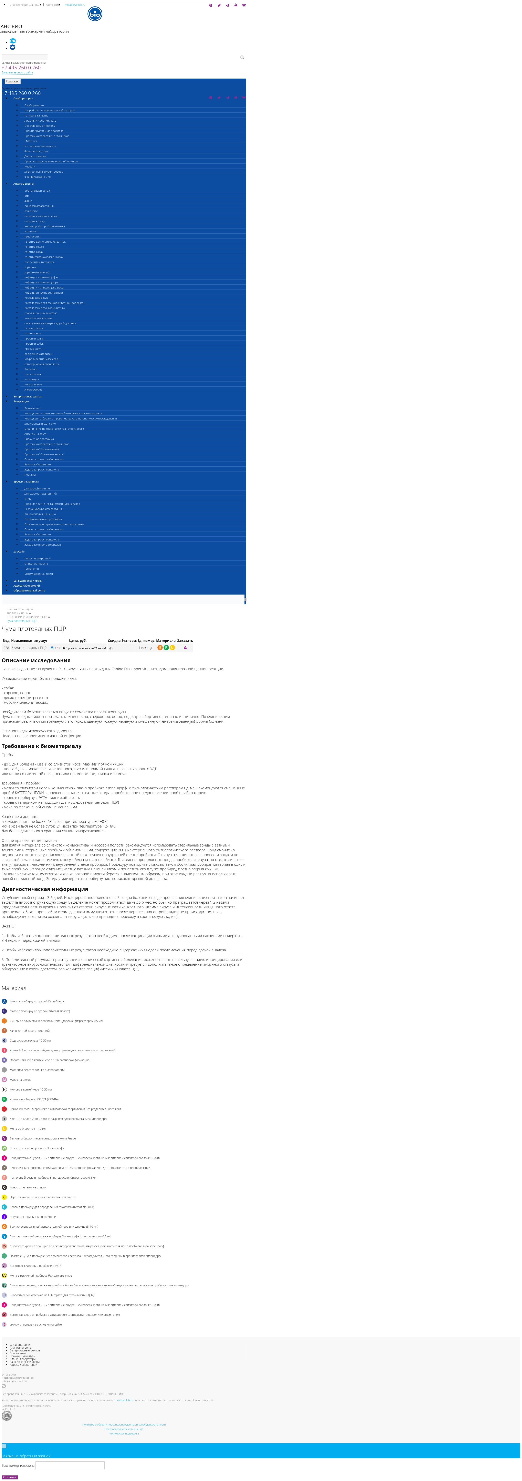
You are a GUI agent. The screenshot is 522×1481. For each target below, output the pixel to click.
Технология (31, 568)
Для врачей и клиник (37, 488)
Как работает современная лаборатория (49, 110)
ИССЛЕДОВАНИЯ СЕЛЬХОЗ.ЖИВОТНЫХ (44, 308)
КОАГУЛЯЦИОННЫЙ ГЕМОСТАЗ (40, 313)
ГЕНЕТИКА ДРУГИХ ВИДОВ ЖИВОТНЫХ (44, 241)
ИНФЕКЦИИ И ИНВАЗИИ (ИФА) (41, 277)
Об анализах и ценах (37, 190)
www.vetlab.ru (125, 1400)
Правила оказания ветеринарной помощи (51, 161)
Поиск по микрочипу (37, 558)
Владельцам (21, 401)
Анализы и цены (23, 183)
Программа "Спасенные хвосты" (44, 454)
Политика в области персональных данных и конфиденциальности (124, 1424)
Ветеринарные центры (27, 396)
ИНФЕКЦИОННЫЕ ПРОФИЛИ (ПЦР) (43, 292)
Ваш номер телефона (18, 1465)
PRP (26, 195)
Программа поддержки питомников (46, 136)
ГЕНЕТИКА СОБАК (33, 252)
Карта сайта (53, 5)
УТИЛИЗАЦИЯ (31, 379)
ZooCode (18, 551)
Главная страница (18, 609)
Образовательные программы (43, 519)
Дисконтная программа (39, 439)
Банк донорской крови (27, 580)
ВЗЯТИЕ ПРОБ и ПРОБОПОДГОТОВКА (44, 226)
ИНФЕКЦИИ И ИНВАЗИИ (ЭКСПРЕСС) (44, 287)
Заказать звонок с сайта (17, 72)
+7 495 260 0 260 (21, 67)
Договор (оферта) (35, 156)
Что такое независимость (40, 146)
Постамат (30, 474)
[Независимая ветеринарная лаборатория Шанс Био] (124, 13)
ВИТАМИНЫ (30, 231)
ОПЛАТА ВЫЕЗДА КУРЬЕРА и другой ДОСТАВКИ (50, 323)
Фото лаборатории (36, 151)
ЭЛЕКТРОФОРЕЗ (33, 389)
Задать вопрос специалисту (41, 469)
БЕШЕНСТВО (31, 211)
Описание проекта (36, 563)
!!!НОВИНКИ (30, 369)
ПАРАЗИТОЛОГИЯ (33, 328)
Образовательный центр (29, 590)
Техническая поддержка (124, 1433)
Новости (29, 166)
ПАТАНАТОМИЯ (32, 333)
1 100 (80, 648)
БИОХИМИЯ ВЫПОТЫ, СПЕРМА (41, 216)
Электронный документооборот (44, 171)
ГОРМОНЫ (30, 267)
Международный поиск (38, 574)
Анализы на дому (35, 434)
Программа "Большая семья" (42, 449)
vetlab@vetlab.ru (75, 5)
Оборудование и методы (39, 126)
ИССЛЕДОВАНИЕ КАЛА (36, 298)
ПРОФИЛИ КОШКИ (34, 338)
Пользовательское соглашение (124, 1429)
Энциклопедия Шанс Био (25, 5)
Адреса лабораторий (26, 585)
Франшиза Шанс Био (37, 177)
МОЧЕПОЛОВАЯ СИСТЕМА (38, 318)
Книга (28, 498)
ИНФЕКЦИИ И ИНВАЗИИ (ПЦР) (41, 282)
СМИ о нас (30, 141)
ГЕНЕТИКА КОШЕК (34, 246)
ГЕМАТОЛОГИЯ (32, 236)
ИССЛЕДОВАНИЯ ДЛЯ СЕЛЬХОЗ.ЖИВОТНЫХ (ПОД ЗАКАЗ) (54, 303)
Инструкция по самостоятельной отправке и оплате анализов (63, 413)
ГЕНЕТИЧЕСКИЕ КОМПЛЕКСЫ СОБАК (43, 257)
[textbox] (25, 57)
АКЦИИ (28, 201)
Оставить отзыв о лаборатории (44, 459)
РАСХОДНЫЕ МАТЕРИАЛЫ (38, 354)
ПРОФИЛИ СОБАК (33, 343)
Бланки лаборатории (37, 464)
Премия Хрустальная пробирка (43, 131)
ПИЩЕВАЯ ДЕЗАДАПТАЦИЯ (39, 206)
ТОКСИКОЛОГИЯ (32, 374)
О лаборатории (23, 98)
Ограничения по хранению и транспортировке (54, 428)
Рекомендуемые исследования (43, 509)
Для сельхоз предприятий (40, 493)
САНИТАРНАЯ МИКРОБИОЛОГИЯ (42, 364)
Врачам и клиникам (26, 481)
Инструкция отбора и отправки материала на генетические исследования (70, 418)
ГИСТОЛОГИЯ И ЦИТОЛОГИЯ (39, 262)
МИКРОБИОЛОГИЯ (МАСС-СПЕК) (41, 359)
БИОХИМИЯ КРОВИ (34, 221)
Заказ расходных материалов (42, 544)
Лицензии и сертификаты (40, 120)
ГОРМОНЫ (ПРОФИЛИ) (36, 272)
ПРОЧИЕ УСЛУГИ (33, 349)
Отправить (9, 1477)
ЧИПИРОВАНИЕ (33, 384)
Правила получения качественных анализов (52, 504)
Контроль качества (36, 115)
